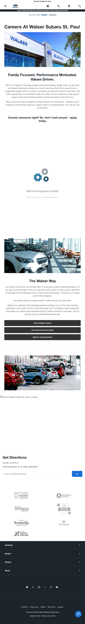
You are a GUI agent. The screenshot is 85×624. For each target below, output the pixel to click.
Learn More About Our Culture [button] (42, 330)
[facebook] (27, 587)
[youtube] (56, 587)
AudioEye (60, 607)
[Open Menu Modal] (5, 6)
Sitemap (42, 607)
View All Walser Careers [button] (42, 323)
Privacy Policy (34, 607)
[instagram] (39, 587)
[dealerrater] (50, 587)
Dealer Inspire (55, 612)
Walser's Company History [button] (42, 337)
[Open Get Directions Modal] (69, 6)
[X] (33, 587)
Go (77, 474)
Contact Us (24, 607)
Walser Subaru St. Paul (48, 616)
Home (44, 15)
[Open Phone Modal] (79, 6)
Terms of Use (51, 607)
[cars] (44, 587)
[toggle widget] (78, 614)
